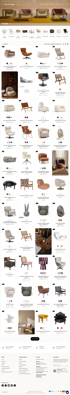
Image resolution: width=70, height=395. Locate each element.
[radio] (7, 63)
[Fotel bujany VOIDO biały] (60, 236)
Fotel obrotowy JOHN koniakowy (26, 66)
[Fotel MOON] (26, 79)
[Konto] (61, 4)
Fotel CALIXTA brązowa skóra (26, 120)
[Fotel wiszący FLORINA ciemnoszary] (60, 210)
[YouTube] (9, 385)
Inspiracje (57, 4)
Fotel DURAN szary (10, 274)
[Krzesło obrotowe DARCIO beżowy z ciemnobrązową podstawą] (26, 158)
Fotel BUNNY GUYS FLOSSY (26, 221)
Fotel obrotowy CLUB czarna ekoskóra (43, 91)
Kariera (3, 370)
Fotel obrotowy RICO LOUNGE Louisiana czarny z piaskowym (26, 305)
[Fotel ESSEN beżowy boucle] (60, 107)
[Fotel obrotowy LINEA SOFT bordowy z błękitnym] (43, 263)
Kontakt (20, 359)
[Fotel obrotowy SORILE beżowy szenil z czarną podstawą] (60, 263)
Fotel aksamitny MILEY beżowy (9, 120)
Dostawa (20, 363)
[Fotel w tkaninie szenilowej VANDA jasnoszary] (10, 158)
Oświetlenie (46, 4)
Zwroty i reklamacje (22, 364)
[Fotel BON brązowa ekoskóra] (43, 291)
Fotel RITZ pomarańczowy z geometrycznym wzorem (43, 198)
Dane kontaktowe (42, 392)
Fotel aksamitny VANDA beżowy (43, 66)
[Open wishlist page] (63, 4)
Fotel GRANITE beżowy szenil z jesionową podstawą (43, 146)
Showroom (4, 361)
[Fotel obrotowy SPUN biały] (10, 318)
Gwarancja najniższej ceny (24, 370)
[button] (2, 4)
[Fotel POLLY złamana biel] (43, 107)
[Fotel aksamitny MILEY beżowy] (10, 107)
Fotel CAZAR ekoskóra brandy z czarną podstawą (26, 146)
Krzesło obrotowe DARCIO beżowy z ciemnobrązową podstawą (26, 172)
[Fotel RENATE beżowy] (60, 184)
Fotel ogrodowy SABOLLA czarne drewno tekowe (60, 305)
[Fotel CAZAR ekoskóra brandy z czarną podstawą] (26, 132)
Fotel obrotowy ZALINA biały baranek (10, 146)
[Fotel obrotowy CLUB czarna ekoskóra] (43, 79)
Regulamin (21, 366)
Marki (2, 364)
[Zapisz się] (67, 365)
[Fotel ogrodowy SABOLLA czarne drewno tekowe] (60, 291)
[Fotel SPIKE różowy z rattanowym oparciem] (26, 263)
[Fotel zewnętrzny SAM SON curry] (43, 318)
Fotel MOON (26, 90)
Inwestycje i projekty (5, 366)
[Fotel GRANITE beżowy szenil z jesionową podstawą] (43, 132)
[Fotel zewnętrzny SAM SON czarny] (10, 184)
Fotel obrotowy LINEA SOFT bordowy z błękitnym (43, 277)
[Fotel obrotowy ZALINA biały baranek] (10, 132)
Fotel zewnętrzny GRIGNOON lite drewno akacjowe (26, 248)
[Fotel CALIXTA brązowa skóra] (26, 107)
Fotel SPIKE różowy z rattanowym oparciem (27, 277)
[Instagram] (6, 385)
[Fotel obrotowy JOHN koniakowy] (26, 54)
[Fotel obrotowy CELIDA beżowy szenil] (10, 236)
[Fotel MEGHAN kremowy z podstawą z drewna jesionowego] (10, 210)
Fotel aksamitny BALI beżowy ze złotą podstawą (9, 67)
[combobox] (58, 1)
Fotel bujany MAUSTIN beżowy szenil (60, 67)
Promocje (34, 1)
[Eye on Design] (9, 4)
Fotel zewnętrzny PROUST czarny (60, 331)
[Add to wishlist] (16, 46)
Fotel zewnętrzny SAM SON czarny (9, 198)
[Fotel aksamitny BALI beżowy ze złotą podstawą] (10, 54)
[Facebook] (3, 385)
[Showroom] (65, 4)
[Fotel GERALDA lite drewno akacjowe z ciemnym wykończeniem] (60, 79)
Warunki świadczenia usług (30, 392)
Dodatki (52, 4)
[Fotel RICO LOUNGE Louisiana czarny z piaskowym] (43, 210)
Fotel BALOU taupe (10, 304)
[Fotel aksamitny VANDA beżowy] (43, 54)
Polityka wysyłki (36, 392)
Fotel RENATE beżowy (60, 195)
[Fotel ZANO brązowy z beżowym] (26, 184)
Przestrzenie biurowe (5, 368)
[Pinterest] (12, 385)
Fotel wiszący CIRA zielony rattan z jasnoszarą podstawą (60, 146)
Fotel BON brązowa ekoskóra (43, 304)
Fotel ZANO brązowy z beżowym (26, 195)
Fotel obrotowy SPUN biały (9, 331)
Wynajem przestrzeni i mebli (7, 371)
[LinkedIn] (15, 385)
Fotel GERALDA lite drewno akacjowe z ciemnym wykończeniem (60, 93)
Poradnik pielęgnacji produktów (25, 373)
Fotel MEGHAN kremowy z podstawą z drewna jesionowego (10, 222)
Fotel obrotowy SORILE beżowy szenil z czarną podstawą (60, 277)
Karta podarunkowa (22, 371)
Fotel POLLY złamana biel (43, 120)
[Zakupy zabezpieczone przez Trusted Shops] (54, 370)
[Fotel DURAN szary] (10, 263)
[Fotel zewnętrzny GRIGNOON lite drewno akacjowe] (26, 236)
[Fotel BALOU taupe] (10, 291)
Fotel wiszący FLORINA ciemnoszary (60, 224)
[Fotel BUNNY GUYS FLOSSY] (26, 210)
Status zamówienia (22, 361)
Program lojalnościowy (23, 368)
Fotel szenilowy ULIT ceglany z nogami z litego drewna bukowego (43, 172)
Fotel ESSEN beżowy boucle (60, 120)
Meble (42, 4)
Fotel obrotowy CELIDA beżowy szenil (9, 250)
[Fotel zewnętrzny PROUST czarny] (60, 318)
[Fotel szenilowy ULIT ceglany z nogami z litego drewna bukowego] (43, 158)
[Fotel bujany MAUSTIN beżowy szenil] (60, 54)
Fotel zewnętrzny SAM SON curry (43, 331)
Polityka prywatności (39, 391)
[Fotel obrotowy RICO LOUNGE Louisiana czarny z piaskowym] (26, 291)
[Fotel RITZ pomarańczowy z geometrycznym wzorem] (43, 184)
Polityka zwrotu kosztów (31, 391)
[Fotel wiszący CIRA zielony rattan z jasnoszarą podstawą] (60, 132)
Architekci (3, 363)
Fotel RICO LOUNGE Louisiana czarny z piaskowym (43, 224)
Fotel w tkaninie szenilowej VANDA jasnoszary (10, 172)
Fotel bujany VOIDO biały (60, 249)
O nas (3, 359)
